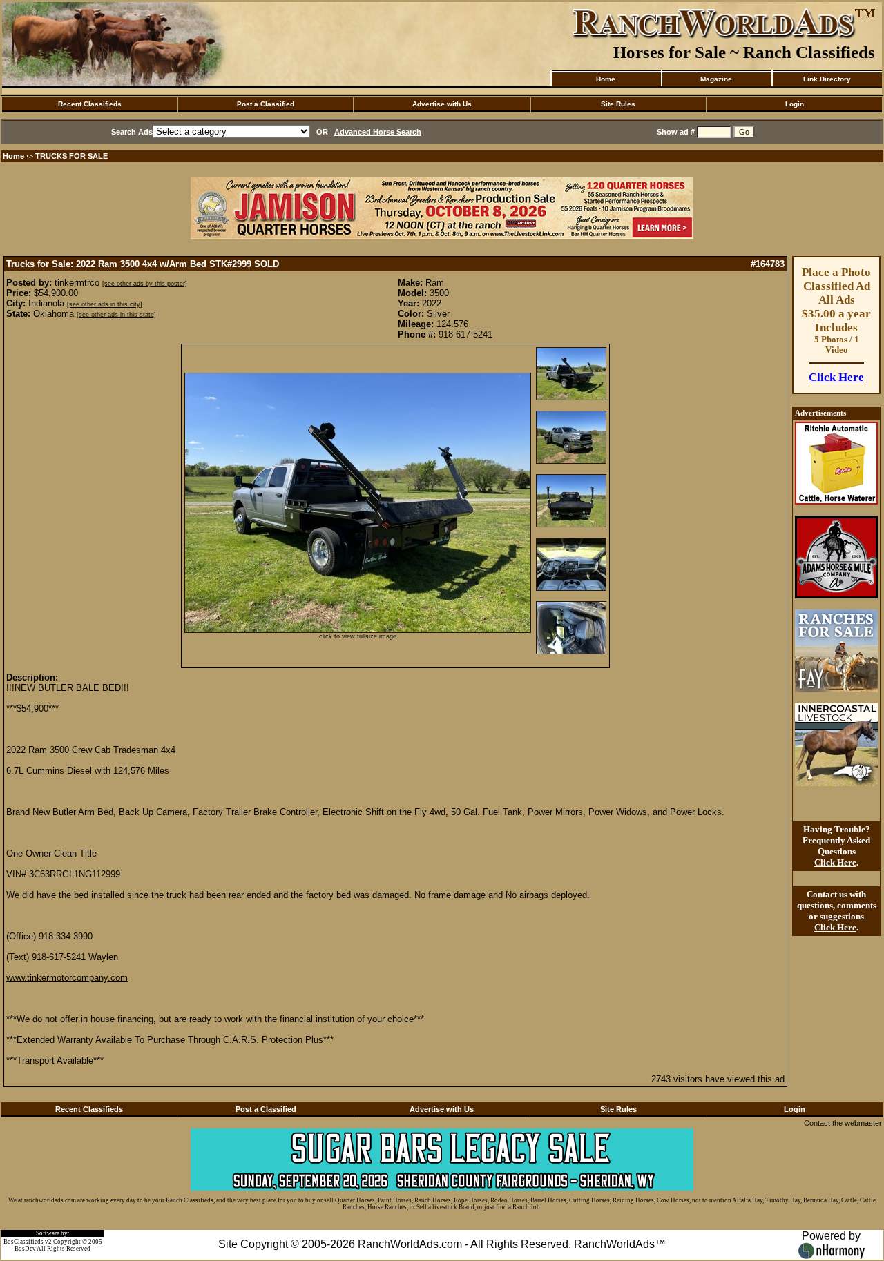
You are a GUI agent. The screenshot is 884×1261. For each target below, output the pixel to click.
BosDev (25, 1248)
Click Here (836, 377)
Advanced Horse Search (377, 132)
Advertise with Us (442, 104)
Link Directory (827, 79)
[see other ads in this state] (116, 314)
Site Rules (618, 104)
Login (794, 104)
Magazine (716, 79)
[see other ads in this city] (104, 304)
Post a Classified (265, 104)
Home (605, 79)
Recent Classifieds (90, 104)
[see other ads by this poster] (144, 283)
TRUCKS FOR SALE (71, 156)
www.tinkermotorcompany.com (67, 977)
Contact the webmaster (843, 1123)
